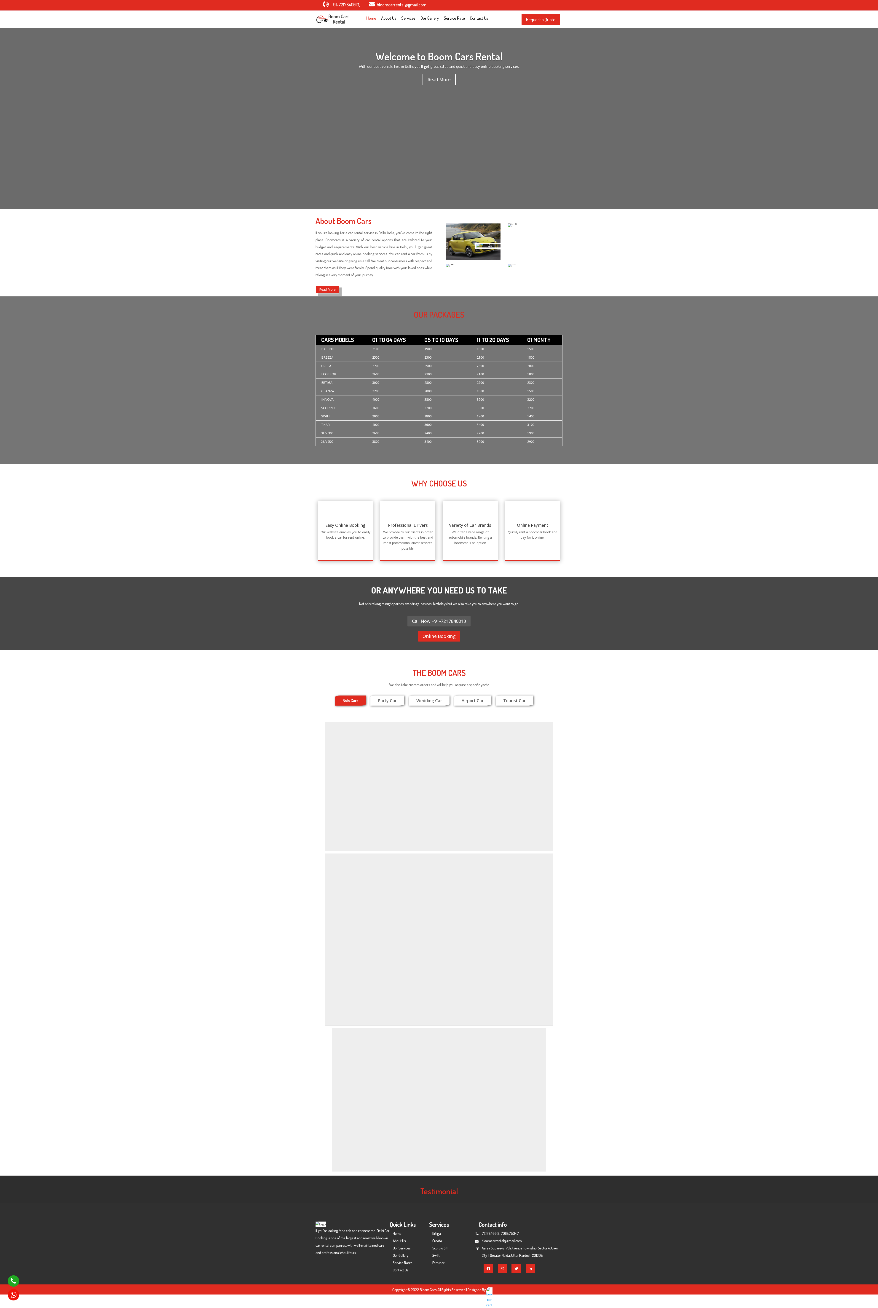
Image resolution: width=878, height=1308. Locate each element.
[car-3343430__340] (480, 244)
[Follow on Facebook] (528, 4)
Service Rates (402, 1262)
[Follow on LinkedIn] (555, 4)
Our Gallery (429, 18)
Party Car (387, 700)
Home (371, 18)
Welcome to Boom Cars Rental (439, 56)
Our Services (402, 1248)
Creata (437, 1240)
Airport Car (473, 700)
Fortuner (438, 1262)
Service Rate (454, 18)
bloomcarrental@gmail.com (401, 5)
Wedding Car (429, 700)
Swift (436, 1255)
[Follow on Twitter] (537, 4)
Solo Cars (350, 700)
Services (408, 18)
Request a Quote (540, 19)
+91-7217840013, (345, 5)
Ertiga (436, 1233)
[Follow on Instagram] (546, 4)
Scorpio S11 (439, 1248)
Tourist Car (514, 700)
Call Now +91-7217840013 (439, 621)
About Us (388, 18)
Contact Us (479, 18)
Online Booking (439, 636)
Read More (439, 79)
